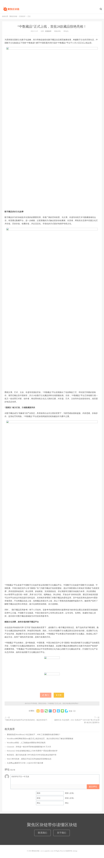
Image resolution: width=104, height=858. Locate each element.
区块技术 (22, 16)
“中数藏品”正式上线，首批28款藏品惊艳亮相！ (52, 26)
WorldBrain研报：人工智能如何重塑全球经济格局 (26, 743)
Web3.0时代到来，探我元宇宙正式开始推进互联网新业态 (29, 759)
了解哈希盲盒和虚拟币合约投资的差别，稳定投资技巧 (26, 720)
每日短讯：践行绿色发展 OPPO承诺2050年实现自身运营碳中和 (31, 755)
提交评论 (93, 786)
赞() (47, 695)
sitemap (75, 851)
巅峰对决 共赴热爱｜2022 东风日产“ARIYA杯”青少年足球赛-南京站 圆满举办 (76, 721)
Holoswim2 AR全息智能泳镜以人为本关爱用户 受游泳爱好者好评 (32, 751)
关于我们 (61, 833)
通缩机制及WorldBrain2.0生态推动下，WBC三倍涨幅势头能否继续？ (33, 735)
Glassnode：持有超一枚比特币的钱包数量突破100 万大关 (29, 747)
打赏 (59, 695)
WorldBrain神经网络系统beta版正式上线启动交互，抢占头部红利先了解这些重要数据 (40, 739)
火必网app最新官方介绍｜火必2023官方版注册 (25, 763)
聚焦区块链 (11, 9)
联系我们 (42, 833)
